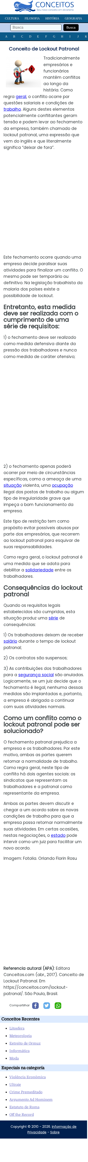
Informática (19, 1051)
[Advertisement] (44, 202)
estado (58, 835)
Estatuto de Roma (24, 1107)
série (53, 618)
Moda (14, 1058)
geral (21, 96)
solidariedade (39, 570)
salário (10, 641)
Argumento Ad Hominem (31, 1100)
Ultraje (15, 1085)
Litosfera (16, 1028)
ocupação (62, 485)
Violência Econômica (27, 1077)
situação (13, 485)
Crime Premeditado (25, 1092)
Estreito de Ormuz (25, 1043)
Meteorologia (20, 1036)
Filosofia (32, 18)
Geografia (73, 18)
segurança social (36, 675)
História (52, 18)
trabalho (12, 109)
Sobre (55, 1132)
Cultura (12, 18)
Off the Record (21, 1115)
